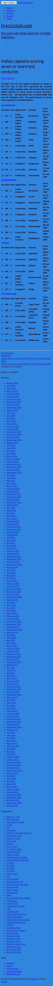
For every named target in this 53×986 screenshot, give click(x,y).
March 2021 (12, 548)
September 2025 (14, 407)
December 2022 (14, 494)
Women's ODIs (13, 936)
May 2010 (11, 781)
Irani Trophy (12, 873)
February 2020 (13, 583)
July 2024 (11, 445)
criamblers (12, 830)
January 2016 (13, 716)
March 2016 (12, 710)
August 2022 (12, 505)
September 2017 (14, 662)
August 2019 (12, 599)
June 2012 (11, 748)
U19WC (10, 925)
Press (9, 18)
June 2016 (11, 702)
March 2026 (12, 391)
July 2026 (11, 385)
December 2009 (14, 794)
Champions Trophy (15, 822)
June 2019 (11, 605)
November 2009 (14, 797)
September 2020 (14, 564)
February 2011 (13, 756)
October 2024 (13, 437)
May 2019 (11, 607)
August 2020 (12, 567)
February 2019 (13, 616)
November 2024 (14, 434)
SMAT (9, 895)
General (10, 843)
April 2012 (11, 754)
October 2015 (13, 724)
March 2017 (12, 678)
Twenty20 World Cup (16, 922)
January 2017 (13, 683)
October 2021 (13, 532)
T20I (9, 908)
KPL (8, 876)
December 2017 (14, 654)
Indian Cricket (13, 854)
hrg (13, 78)
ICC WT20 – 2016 (14, 849)
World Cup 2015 (14, 949)
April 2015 (11, 740)
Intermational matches (18, 860)
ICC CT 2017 (12, 846)
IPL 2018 (10, 868)
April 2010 (11, 784)
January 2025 (13, 429)
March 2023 (12, 486)
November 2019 (14, 591)
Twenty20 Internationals (18, 919)
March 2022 (12, 518)
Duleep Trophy (13, 838)
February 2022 (13, 521)
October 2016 (13, 691)
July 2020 (11, 570)
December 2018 (14, 621)
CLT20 (9, 824)
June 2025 (11, 415)
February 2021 (13, 551)
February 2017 (13, 681)
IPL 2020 (10, 871)
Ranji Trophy (12, 889)
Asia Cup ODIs (13, 819)
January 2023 (13, 491)
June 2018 (11, 637)
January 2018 (13, 651)
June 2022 (11, 510)
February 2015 (13, 746)
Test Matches (7, 353)
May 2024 (11, 450)
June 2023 (11, 477)
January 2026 (13, 396)
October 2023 (13, 469)
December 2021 (14, 526)
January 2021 (13, 553)
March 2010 (12, 786)
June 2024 (11, 448)
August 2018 (12, 632)
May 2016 (11, 705)
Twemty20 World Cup (16, 914)
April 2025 (11, 421)
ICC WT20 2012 (13, 852)
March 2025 (12, 423)
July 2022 (11, 507)
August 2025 (12, 410)
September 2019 (14, 597)
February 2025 (13, 426)
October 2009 (13, 800)
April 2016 (11, 708)
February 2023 (13, 488)
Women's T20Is (14, 938)
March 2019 (12, 613)
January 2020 (13, 586)
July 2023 (11, 475)
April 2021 (11, 545)
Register (11, 963)
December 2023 (14, 464)
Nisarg (4, 981)
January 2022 (13, 524)
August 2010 (12, 773)
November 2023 (14, 467)
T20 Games (12, 900)
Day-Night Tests (14, 835)
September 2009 (14, 803)
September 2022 (14, 502)
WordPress (33, 978)
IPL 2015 (10, 862)
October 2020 (13, 561)
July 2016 (11, 700)
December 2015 (14, 719)
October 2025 (13, 404)
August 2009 (12, 805)
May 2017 (11, 673)
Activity (10, 13)
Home (9, 7)
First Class (11, 841)
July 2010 (11, 775)
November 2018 (14, 624)
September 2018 (14, 629)
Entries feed (12, 968)
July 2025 (11, 412)
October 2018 (13, 626)
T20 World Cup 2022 (16, 906)
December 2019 (14, 589)
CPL (8, 827)
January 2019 (13, 618)
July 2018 (11, 635)
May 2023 (11, 480)
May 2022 (11, 513)
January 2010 (13, 792)
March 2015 (12, 743)
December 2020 (14, 556)
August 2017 (12, 664)
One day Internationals (17, 884)
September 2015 (14, 727)
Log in (9, 965)
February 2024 (13, 459)
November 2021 (14, 529)
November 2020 (14, 559)
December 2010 (14, 762)
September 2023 (14, 472)
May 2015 (11, 738)
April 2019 (11, 610)
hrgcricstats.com (25, 2)
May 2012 (11, 751)
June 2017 (11, 670)
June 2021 (11, 540)
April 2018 (11, 643)
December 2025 (14, 399)
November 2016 (14, 689)
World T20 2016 (14, 952)
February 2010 (13, 789)
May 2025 (11, 418)
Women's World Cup (16, 944)
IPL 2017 (10, 865)
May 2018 (11, 640)
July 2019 (11, 602)
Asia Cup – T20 (13, 816)
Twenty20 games (14, 917)
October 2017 (13, 659)
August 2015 (12, 729)
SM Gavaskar (12, 892)
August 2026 (12, 383)
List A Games (12, 879)
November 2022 (14, 496)
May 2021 (11, 542)
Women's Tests (14, 941)
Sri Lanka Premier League (18, 898)
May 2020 (11, 575)
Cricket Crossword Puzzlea (19, 833)
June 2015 (11, 735)
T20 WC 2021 (12, 903)
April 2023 (11, 483)
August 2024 (12, 442)
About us (11, 10)
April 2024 (11, 453)
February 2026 (13, 394)
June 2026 (11, 388)
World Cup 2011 (14, 946)
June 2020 (11, 572)
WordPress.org (13, 974)
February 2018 (13, 648)
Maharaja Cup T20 (15, 881)
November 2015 (14, 721)
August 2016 (12, 697)
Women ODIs (13, 933)
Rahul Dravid (12, 887)
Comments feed (14, 971)
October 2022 (13, 499)
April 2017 (11, 675)
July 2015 (11, 732)
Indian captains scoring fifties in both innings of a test (26, 362)
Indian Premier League (17, 857)
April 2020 (11, 578)
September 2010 (14, 770)
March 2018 (12, 645)
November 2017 (14, 656)
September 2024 (14, 440)
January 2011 (13, 759)
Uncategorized (13, 927)
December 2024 (14, 431)
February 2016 (13, 713)
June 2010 (11, 778)
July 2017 (11, 667)
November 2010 (14, 765)
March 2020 (12, 580)
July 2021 (11, 537)
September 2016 (14, 694)
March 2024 (12, 456)
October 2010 (13, 767)
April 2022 (11, 515)
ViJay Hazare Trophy (16, 930)
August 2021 (12, 534)
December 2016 (14, 686)
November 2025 (14, 402)
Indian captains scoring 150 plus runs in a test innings (26, 357)
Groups (10, 15)
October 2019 (13, 594)
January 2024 (13, 461)
